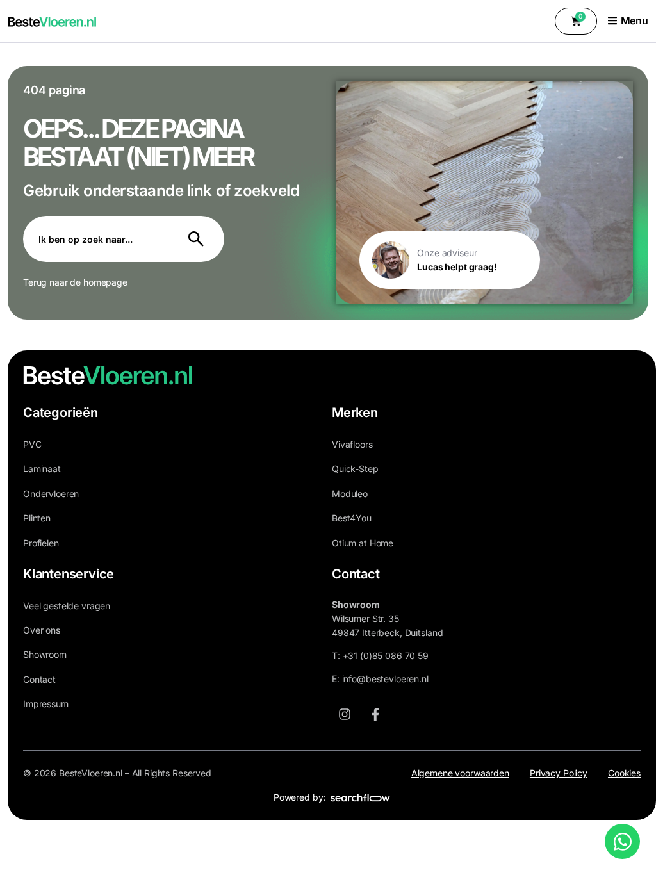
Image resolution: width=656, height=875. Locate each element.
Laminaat (42, 468)
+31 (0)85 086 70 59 (386, 655)
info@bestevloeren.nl (385, 678)
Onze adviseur (447, 252)
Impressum (46, 703)
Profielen (41, 542)
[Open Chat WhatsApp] (622, 841)
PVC (32, 444)
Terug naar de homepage (75, 282)
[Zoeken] (198, 239)
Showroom (45, 654)
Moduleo (350, 493)
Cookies (624, 772)
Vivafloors (352, 444)
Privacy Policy (558, 772)
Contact (39, 679)
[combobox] (98, 239)
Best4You (352, 517)
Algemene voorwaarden (460, 772)
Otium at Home (362, 542)
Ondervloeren (51, 493)
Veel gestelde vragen (66, 605)
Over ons (41, 630)
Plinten (37, 517)
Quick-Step (355, 468)
